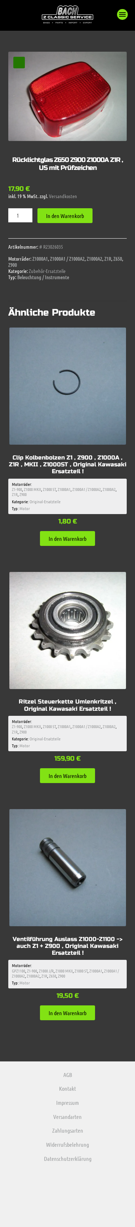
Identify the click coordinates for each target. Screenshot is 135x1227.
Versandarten (67, 1116)
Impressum (67, 1102)
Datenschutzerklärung (67, 1158)
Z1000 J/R (46, 971)
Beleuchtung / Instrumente (43, 277)
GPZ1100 (18, 971)
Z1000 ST (49, 489)
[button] (122, 14)
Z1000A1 (40, 258)
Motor (24, 508)
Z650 (117, 258)
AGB (67, 1074)
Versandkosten (63, 196)
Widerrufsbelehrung (67, 1144)
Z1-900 (17, 489)
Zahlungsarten (67, 1130)
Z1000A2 (94, 258)
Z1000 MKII (32, 489)
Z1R (107, 258)
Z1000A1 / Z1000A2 (67, 258)
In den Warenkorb (65, 215)
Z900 (12, 264)
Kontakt (67, 1088)
